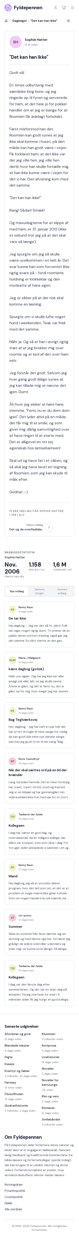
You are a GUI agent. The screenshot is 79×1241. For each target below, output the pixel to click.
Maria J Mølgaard (29, 658)
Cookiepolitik (14, 1197)
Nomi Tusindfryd (29, 759)
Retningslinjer (14, 1184)
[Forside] (6, 20)
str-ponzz (25, 915)
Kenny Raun (26, 607)
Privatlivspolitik (15, 1191)
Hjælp (8, 1203)
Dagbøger (19, 21)
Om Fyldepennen (23, 1137)
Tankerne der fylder (31, 814)
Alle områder (13, 1209)
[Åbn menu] (72, 8)
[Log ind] (56, 8)
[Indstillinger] (64, 8)
